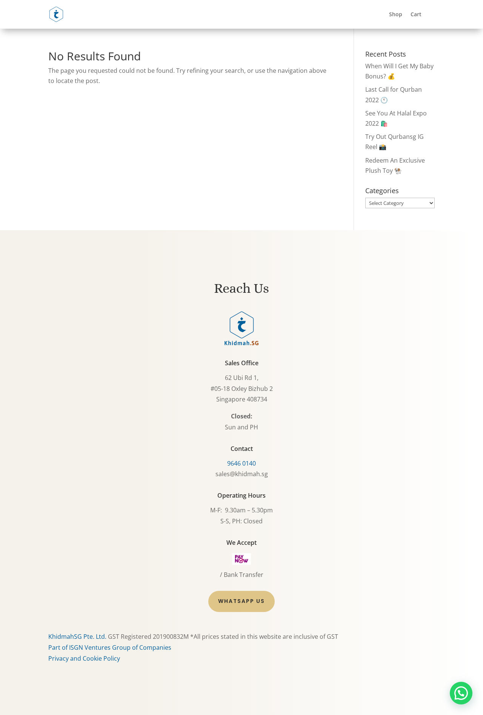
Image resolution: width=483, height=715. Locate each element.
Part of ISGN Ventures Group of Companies (109, 647)
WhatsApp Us (241, 601)
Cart (416, 14)
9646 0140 (241, 463)
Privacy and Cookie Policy (84, 658)
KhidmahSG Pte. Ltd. (77, 636)
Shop (395, 14)
